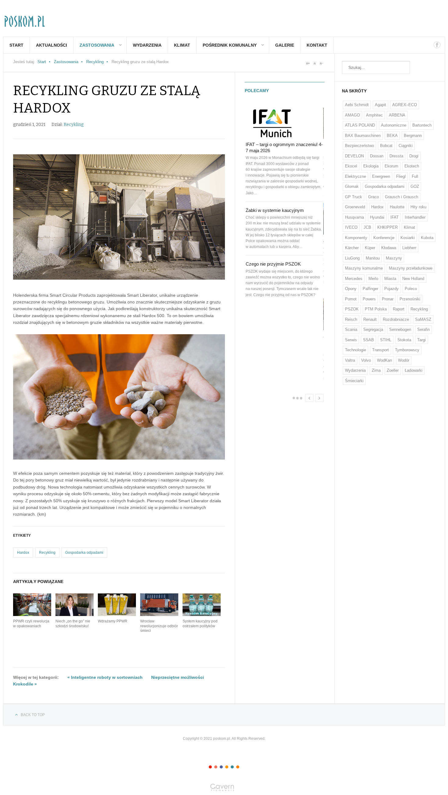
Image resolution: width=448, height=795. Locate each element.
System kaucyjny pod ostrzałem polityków (200, 623)
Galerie (284, 45)
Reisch (351, 319)
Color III (221, 766)
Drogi (413, 156)
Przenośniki (410, 299)
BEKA (392, 135)
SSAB (368, 340)
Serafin (423, 329)
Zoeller (393, 370)
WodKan (384, 360)
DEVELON (354, 156)
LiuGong (352, 258)
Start (16, 45)
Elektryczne (355, 176)
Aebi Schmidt (357, 104)
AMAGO (352, 115)
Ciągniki (406, 145)
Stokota (404, 340)
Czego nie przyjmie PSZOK (273, 264)
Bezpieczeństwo (359, 145)
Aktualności (51, 45)
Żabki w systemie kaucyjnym (275, 210)
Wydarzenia (147, 45)
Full (415, 176)
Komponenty (356, 237)
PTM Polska (376, 309)
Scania (351, 329)
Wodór (403, 360)
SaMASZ (423, 319)
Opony (351, 288)
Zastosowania (97, 45)
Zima (376, 370)
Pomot (351, 299)
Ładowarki (413, 370)
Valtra (350, 360)
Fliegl (401, 176)
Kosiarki (407, 237)
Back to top (33, 715)
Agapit (380, 104)
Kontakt (317, 45)
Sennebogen (400, 329)
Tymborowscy (407, 350)
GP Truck (353, 197)
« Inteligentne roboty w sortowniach (105, 677)
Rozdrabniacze (396, 319)
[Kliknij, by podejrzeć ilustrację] (119, 216)
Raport (398, 309)
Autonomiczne (393, 125)
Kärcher (352, 247)
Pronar (387, 299)
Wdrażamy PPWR (112, 621)
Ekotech (411, 166)
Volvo (366, 360)
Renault (370, 319)
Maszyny (394, 258)
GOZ (415, 186)
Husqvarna (354, 217)
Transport (380, 350)
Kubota (427, 237)
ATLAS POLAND (360, 125)
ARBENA (397, 115)
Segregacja (373, 329)
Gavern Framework (224, 789)
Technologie (355, 350)
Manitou (373, 258)
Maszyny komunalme (364, 268)
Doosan (376, 156)
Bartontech (422, 125)
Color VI (237, 766)
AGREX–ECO (404, 104)
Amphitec (374, 115)
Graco (373, 197)
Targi (421, 340)
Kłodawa (388, 247)
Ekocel (351, 166)
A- (321, 63)
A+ (307, 63)
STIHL (385, 340)
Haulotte (397, 207)
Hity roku (418, 207)
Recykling (95, 61)
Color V (232, 766)
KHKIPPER (387, 227)
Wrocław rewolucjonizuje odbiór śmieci (159, 626)
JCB (367, 227)
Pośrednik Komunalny (230, 45)
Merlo (373, 278)
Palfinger (370, 288)
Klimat (182, 45)
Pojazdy (391, 288)
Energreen (381, 176)
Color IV (226, 766)
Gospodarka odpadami (84, 552)
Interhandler (415, 217)
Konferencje (383, 237)
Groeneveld (355, 207)
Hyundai (377, 217)
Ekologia (371, 166)
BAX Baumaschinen (363, 135)
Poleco (411, 288)
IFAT (394, 217)
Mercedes (353, 278)
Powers (369, 299)
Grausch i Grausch (401, 197)
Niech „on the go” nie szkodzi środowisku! (72, 623)
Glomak (352, 186)
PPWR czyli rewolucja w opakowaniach (31, 623)
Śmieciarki (354, 380)
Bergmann (413, 135)
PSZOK (352, 309)
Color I (210, 766)
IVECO (351, 227)
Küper (370, 247)
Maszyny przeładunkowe (410, 268)
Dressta (396, 156)
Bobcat (386, 145)
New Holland (413, 278)
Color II (215, 766)
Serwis (351, 340)
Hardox (23, 552)
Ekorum (391, 166)
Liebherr (409, 247)
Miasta (390, 278)
